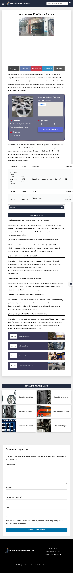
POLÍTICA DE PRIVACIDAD (53, 555)
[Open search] (70, 3)
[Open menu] (3, 3)
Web (7, 507)
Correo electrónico (14, 497)
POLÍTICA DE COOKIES (53, 552)
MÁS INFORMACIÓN (50, 129)
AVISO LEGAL (53, 549)
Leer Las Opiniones (48, 123)
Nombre (10, 487)
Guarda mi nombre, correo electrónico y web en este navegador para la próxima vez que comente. (34, 522)
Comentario (11, 465)
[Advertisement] (36, 50)
